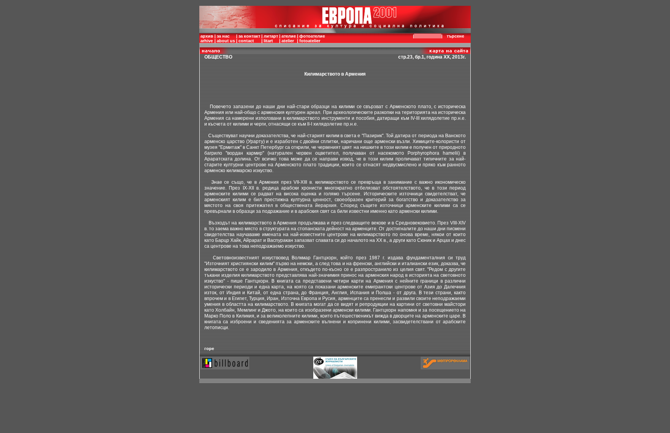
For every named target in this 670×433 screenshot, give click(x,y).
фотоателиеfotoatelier (312, 38)
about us (226, 40)
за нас (223, 36)
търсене (455, 36)
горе (209, 348)
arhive (206, 40)
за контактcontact (249, 38)
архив (206, 36)
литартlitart (271, 38)
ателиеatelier (288, 38)
